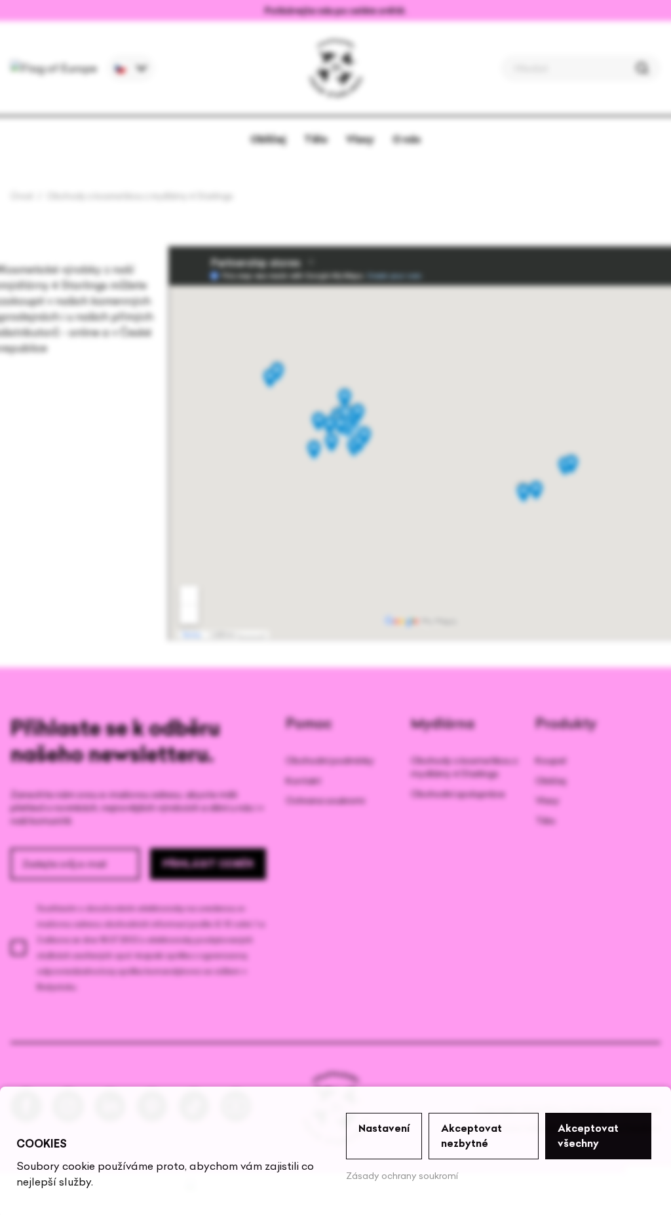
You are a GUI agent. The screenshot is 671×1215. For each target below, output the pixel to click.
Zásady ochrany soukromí (402, 1176)
